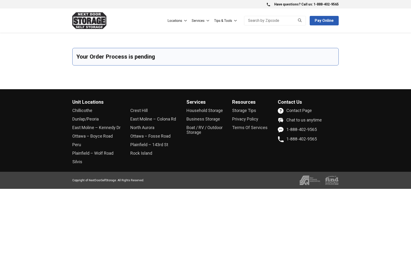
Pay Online (324, 20)
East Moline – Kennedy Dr (96, 127)
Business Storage (203, 119)
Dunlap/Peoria (85, 119)
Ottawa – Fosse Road (150, 136)
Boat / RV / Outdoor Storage (204, 130)
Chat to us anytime (304, 120)
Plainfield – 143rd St (149, 144)
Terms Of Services (250, 127)
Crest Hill (139, 110)
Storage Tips (244, 110)
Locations (175, 21)
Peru (76, 144)
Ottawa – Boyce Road (92, 136)
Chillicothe (82, 110)
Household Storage (204, 110)
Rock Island (141, 153)
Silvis (77, 161)
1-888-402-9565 (326, 4)
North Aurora (142, 127)
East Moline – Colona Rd (153, 119)
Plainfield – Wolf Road (92, 153)
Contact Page (299, 110)
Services (198, 21)
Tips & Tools (223, 21)
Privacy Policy (245, 119)
